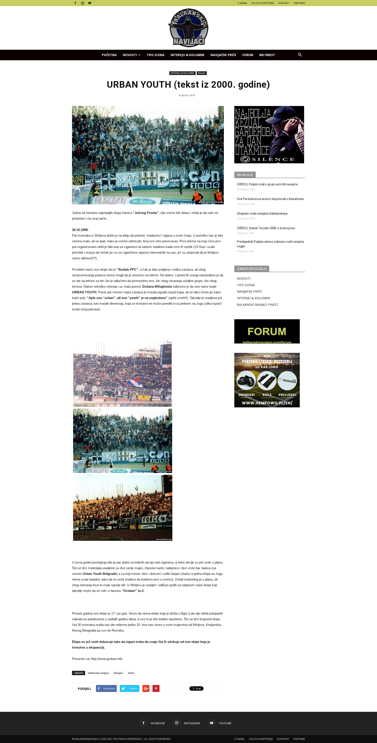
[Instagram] (82, 3)
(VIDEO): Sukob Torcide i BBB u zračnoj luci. (266, 228)
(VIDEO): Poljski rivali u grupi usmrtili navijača (267, 184)
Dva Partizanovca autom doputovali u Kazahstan (270, 199)
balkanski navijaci (98, 673)
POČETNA (109, 55)
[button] (300, 55)
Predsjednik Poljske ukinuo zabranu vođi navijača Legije (270, 244)
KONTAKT (284, 3)
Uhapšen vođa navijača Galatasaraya (262, 213)
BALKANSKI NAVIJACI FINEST (258, 304)
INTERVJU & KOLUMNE (187, 55)
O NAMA (242, 3)
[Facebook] (75, 3)
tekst (131, 673)
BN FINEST (267, 55)
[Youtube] (89, 3)
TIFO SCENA (156, 55)
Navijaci (118, 673)
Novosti (130, 55)
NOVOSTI (243, 278)
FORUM (247, 55)
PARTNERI (299, 3)
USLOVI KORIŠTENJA (262, 3)
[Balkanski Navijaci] (188, 28)
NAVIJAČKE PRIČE (223, 55)
